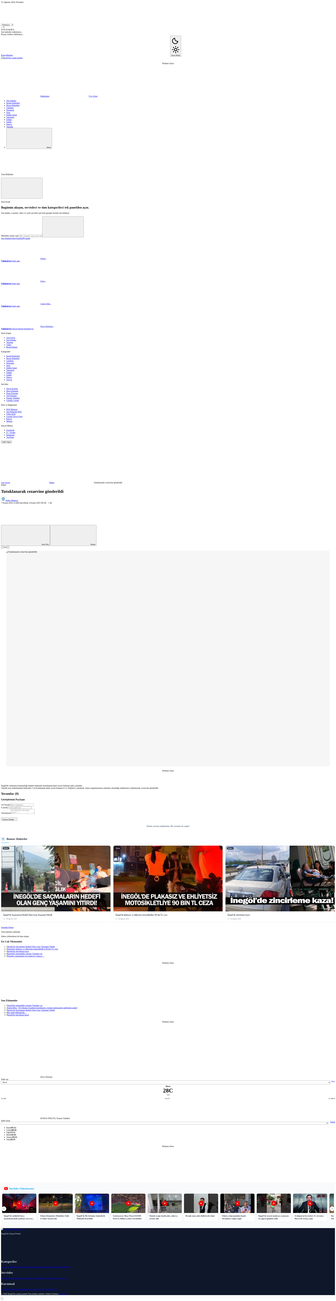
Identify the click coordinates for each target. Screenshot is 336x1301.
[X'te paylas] (60, 524)
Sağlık (9, 122)
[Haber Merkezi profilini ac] (3, 500)
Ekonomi (10, 110)
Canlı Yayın (6, 442)
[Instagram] (111, 55)
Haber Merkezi (12, 500)
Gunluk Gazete (60, 1278)
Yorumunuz (6, 813)
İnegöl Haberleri (13, 103)
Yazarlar (9, 127)
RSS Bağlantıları (20, 1289)
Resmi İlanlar (11, 347)
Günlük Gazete (12, 400)
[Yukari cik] (2, 1298)
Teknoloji (10, 117)
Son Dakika (11, 101)
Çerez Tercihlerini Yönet (48, 1289)
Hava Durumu (12, 391)
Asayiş (9, 380)
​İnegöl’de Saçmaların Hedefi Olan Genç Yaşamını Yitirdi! (31, 947)
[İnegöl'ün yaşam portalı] (11, 58)
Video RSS (11, 414)
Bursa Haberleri (12, 105)
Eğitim (9, 119)
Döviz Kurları (12, 389)
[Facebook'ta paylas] (20, 524)
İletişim (10, 55)
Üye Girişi (93, 96)
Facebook (10, 430)
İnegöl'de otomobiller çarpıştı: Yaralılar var (24, 954)
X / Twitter (10, 432)
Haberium (63, 1294)
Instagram (10, 435)
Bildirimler (44, 96)
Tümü (332, 1122)
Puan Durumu (12, 393)
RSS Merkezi (11, 409)
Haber (51, 482)
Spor (8, 112)
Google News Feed (14, 416)
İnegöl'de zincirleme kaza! (18, 951)
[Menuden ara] (63, 226)
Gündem (10, 108)
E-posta (4, 807)
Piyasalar (26, 238)
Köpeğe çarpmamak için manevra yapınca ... (25, 956)
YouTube (10, 437)
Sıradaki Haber (7, 927)
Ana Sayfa (10, 338)
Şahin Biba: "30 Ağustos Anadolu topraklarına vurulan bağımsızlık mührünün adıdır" (42, 1008)
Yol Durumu (11, 396)
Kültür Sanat (11, 115)
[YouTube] (150, 55)
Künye (4, 55)
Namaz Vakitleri (13, 398)
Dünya (9, 124)
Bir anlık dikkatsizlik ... (17, 1012)
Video (13, 238)
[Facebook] (32, 55)
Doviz (3, 1278)
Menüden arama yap (9, 236)
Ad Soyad (5, 805)
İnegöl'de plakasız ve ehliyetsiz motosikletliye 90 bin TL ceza (32, 949)
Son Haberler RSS (14, 412)
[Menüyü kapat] (22, 188)
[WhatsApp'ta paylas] (99, 524)
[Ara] (20, 170)
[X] (71, 55)
